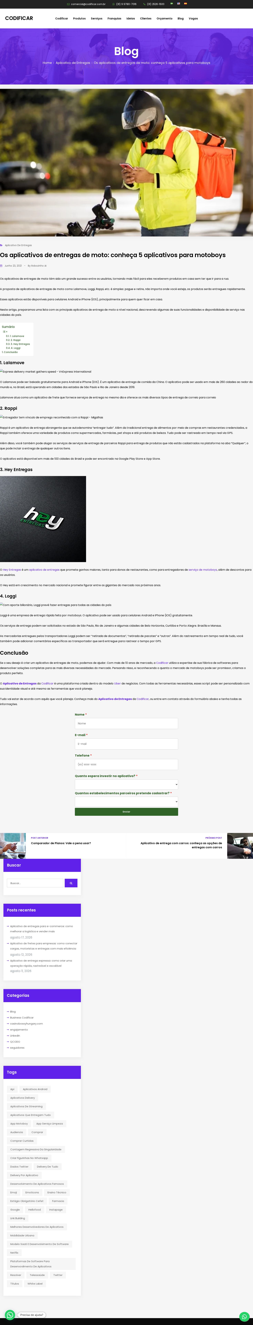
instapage (56, 1209)
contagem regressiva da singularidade (35, 1149)
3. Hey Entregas (20, 344)
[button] (10, 1315)
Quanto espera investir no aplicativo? (105, 776)
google (15, 1209)
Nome (80, 714)
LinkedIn (15, 1035)
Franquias (114, 18)
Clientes (145, 18)
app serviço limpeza (49, 1123)
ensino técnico (57, 1192)
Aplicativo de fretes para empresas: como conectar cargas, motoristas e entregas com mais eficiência (43, 946)
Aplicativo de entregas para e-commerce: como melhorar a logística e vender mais (41, 928)
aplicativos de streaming (26, 1106)
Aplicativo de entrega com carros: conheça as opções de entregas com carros (181, 845)
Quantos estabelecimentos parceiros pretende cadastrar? (122, 793)
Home (47, 63)
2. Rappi (15, 340)
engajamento (19, 1029)
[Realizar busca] (71, 883)
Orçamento (164, 18)
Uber (117, 683)
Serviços (96, 18)
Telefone (82, 755)
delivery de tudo (47, 1166)
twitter (57, 1275)
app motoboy (19, 1123)
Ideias (130, 18)
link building (17, 1218)
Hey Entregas (12, 570)
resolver (15, 1275)
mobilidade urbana (22, 1235)
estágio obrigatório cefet (27, 1201)
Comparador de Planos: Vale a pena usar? (61, 843)
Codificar (19, 18)
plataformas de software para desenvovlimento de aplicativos (30, 1263)
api (12, 1089)
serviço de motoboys (203, 570)
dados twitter (19, 1166)
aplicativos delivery (22, 1098)
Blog (181, 18)
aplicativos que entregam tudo (30, 1115)
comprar (37, 1132)
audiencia (16, 1132)
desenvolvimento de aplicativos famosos (37, 1184)
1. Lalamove (17, 336)
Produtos (79, 18)
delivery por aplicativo (24, 1175)
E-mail (80, 735)
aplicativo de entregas (44, 570)
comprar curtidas (22, 1141)
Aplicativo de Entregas (73, 63)
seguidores (17, 1047)
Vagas (193, 18)
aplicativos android (35, 1089)
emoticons (32, 1192)
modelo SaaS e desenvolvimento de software (39, 1244)
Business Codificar (22, 1017)
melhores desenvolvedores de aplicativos (37, 1227)
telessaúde (37, 1275)
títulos (14, 1283)
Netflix (14, 1252)
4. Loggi (15, 348)
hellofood (34, 1209)
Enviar (126, 811)
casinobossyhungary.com (26, 1023)
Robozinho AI (38, 265)
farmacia (58, 1201)
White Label (35, 1283)
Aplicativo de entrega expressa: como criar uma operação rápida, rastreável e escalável (41, 963)
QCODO (15, 1041)
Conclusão (11, 352)
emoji (13, 1192)
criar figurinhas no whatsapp (29, 1158)
